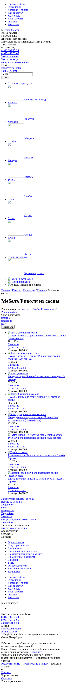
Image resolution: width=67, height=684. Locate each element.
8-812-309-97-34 (10, 50)
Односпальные (16, 542)
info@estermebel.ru (11, 68)
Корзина (6, 672)
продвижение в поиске (35, 663)
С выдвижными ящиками (22, 556)
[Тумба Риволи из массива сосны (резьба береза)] (37, 434)
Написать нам (9, 70)
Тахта (11, 562)
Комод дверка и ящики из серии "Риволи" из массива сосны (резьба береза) (33, 419)
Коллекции (29, 290)
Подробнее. (36, 652)
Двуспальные (15, 548)
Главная (5, 290)
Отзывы (12, 21)
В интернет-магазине (19, 568)
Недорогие (14, 571)
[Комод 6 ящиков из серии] (37, 394)
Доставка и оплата (18, 9)
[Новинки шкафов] (19, 281)
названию (6, 320)
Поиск (5, 74)
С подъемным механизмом (23, 551)
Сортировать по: (10, 315)
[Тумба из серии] (37, 452)
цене (4, 323)
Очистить (6, 678)
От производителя (18, 565)
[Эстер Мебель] (10, 30)
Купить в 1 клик (17, 347)
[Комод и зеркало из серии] (37, 353)
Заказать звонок (10, 56)
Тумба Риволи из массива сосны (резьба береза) (34, 437)
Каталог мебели (16, 4)
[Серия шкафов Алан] (20, 278)
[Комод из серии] (37, 373)
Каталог (16, 290)
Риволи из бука (9, 312)
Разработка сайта (10, 663)
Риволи (41, 290)
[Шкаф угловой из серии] (37, 332)
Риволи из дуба (49, 309)
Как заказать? (15, 12)
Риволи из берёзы (31, 309)
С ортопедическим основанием (25, 554)
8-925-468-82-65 (10, 53)
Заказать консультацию (14, 528)
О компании (14, 7)
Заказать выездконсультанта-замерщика (15, 60)
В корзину (13, 344)
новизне (5, 317)
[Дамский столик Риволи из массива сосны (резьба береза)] (37, 474)
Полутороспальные (18, 545)
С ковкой (13, 559)
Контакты (13, 24)
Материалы (14, 15)
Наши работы (15, 18)
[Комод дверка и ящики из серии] (37, 414)
